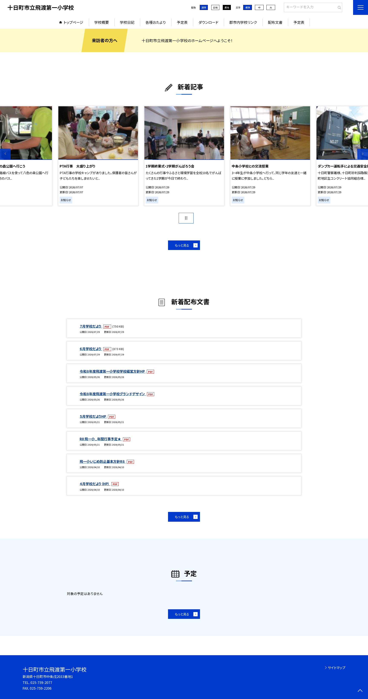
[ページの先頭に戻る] (360, 691)
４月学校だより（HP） (95, 483)
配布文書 (275, 22)
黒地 (226, 7)
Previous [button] (5, 154)
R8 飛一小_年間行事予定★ (101, 438)
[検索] (338, 6)
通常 (203, 7)
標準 (247, 7)
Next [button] (362, 154)
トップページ (73, 22)
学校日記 (127, 22)
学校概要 (101, 22)
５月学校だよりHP (93, 416)
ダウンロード (208, 22)
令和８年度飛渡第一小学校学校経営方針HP (113, 371)
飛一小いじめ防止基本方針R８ (103, 461)
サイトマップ (336, 667)
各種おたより (155, 22)
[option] (184, 155)
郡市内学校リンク (243, 22)
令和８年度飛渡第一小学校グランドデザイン (113, 393)
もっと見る (182, 245)
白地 (215, 7)
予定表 (182, 22)
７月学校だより (91, 326)
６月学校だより (91, 348)
